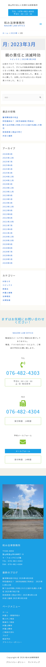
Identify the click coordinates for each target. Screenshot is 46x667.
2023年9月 (8, 195)
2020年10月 (8, 240)
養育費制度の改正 (10, 117)
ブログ (5, 635)
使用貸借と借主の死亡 (12, 132)
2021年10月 (8, 221)
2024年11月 (8, 180)
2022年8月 (8, 214)
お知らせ (6, 281)
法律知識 (6, 300)
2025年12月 (8, 158)
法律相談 (6, 296)
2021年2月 (8, 233)
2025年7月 (8, 161)
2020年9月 (8, 244)
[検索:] (23, 97)
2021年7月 (8, 225)
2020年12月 (8, 236)
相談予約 (6, 639)
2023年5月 (8, 199)
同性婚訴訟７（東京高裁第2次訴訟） (19, 121)
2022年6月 (8, 218)
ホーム (5, 612)
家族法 (5, 289)
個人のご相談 (8, 618)
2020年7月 (8, 251)
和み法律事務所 (14, 23)
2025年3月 (8, 173)
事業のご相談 (8, 622)
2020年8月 (8, 248)
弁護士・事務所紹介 (11, 615)
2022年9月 (8, 210)
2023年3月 (8, 203)
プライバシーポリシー (12, 642)
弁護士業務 (7, 292)
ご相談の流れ (8, 632)
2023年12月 (8, 188)
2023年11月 (8, 191)
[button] (23, 382)
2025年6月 (8, 165)
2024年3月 (8, 184)
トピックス (15, 59)
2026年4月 (8, 154)
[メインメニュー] (41, 24)
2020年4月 (8, 263)
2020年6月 (8, 255)
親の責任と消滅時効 (23, 55)
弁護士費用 (7, 625)
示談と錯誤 (7, 135)
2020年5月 (8, 259)
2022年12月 (8, 206)
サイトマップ (34, 662)
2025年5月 (8, 169)
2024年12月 (8, 176)
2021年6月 (8, 229)
